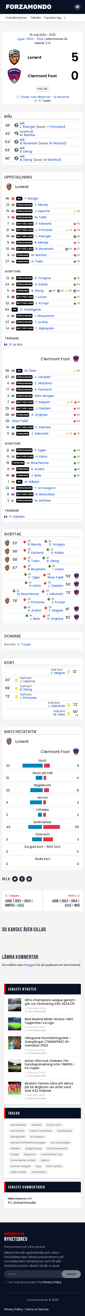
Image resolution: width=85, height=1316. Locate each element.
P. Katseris (43, 223)
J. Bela (36, 475)
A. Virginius (39, 414)
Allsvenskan (18, 1125)
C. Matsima (43, 383)
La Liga (14, 1154)
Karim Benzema (57, 1148)
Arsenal (36, 1125)
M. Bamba (27, 135)
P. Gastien (17, 516)
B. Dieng (26, 151)
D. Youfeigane (30, 309)
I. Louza (41, 297)
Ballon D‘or (54, 1125)
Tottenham (38, 1172)
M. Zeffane (43, 500)
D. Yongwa (43, 278)
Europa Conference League (27, 1142)
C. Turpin (24, 644)
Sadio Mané (18, 1172)
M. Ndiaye (32, 481)
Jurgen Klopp (34, 1148)
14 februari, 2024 (35, 1008)
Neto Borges (44, 396)
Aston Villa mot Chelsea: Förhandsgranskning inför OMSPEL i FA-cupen (49, 1064)
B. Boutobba (45, 494)
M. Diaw (30, 370)
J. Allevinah (39, 433)
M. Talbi (40, 217)
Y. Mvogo (31, 198)
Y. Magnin (43, 402)
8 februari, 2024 (35, 1027)
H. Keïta (41, 456)
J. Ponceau (55, 126)
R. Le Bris (15, 344)
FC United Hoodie (22, 1203)
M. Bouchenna (37, 463)
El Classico (37, 1137)
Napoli (45, 1160)
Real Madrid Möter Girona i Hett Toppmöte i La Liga (49, 1021)
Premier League (20, 1166)
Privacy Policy (52, 1282)
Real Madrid (53, 1166)
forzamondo (37, 1011)
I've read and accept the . (35, 1282)
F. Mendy (41, 204)
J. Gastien (43, 408)
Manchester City (51, 1154)
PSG (38, 1166)
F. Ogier (40, 450)
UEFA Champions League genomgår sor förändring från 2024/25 (50, 1002)
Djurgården (17, 1137)
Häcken (15, 1148)
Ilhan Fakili (20, 421)
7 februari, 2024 (35, 1072)
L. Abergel (28, 126)
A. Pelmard (43, 389)
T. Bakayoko (45, 328)
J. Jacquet (43, 377)
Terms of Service (37, 1309)
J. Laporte (42, 211)
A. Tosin (37, 261)
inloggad (29, 965)
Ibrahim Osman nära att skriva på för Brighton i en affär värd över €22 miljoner (49, 1087)
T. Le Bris (41, 322)
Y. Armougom (45, 488)
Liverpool (30, 1154)
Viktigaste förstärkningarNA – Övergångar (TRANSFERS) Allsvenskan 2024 (48, 1041)
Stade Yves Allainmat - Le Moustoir (45, 97)
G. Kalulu (41, 284)
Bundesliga (64, 1131)
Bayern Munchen (41, 1131)
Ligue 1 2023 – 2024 (30, 39)
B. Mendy (41, 242)
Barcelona (17, 1131)
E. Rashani (43, 427)
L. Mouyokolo (44, 316)
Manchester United (22, 1160)
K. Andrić (38, 469)
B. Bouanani (29, 143)
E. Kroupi (42, 303)
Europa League (60, 1142)
